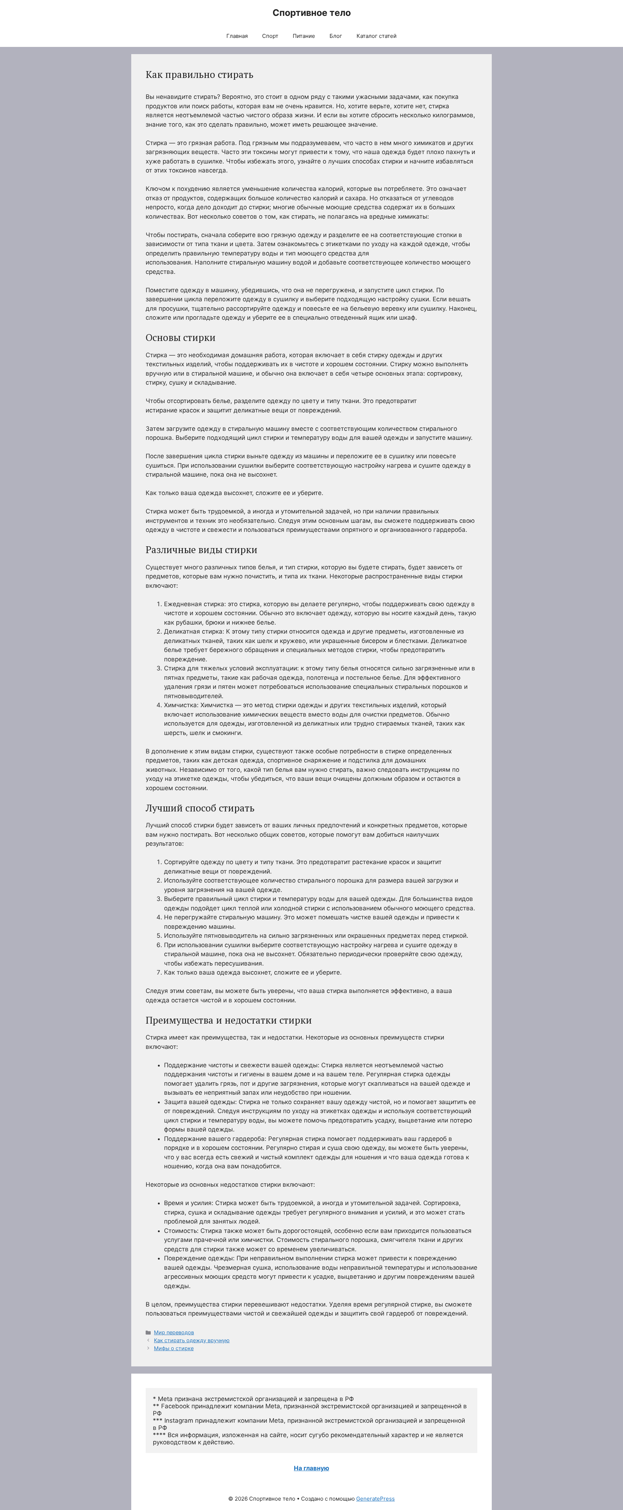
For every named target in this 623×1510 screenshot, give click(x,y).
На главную (311, 1468)
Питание (304, 35)
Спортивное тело (312, 12)
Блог (336, 35)
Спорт (270, 35)
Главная (237, 35)
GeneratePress (375, 1498)
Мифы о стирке (174, 1348)
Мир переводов (174, 1332)
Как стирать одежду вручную (192, 1340)
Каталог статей (377, 35)
